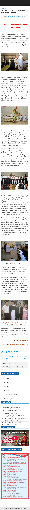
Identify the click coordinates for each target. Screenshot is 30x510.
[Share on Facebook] (5, 352)
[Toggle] (3, 378)
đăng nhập (11, 367)
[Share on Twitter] (8, 352)
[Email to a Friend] (11, 352)
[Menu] (2, 3)
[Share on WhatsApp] (2, 352)
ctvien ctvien (18, 16)
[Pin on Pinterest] (14, 352)
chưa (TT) (3, 8)
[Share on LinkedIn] (17, 352)
